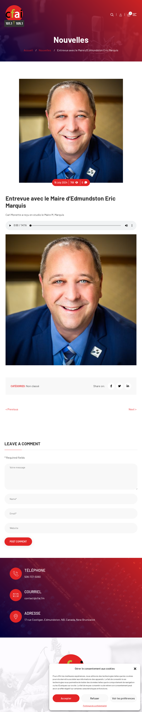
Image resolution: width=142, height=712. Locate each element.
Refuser (94, 698)
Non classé (32, 386)
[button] (135, 668)
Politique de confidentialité (95, 705)
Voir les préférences (123, 698)
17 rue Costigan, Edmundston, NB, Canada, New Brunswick (59, 619)
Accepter (66, 698)
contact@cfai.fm (34, 598)
